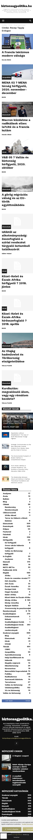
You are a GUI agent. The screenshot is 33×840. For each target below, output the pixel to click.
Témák (6, 646)
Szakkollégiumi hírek (14, 625)
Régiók (6, 573)
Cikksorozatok (9, 513)
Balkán (6, 499)
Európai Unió (10, 589)
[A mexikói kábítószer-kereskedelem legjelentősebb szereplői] (6, 778)
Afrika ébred (10, 515)
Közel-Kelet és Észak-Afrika (17, 597)
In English (7, 556)
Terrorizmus (10, 682)
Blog (5, 502)
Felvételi (7, 534)
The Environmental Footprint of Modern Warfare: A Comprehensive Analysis (21, 457)
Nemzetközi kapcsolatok (16, 671)
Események (8, 526)
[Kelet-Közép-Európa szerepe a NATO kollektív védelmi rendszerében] (6, 766)
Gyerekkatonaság (13, 655)
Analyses (7, 493)
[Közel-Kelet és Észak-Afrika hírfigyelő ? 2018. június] (17, 265)
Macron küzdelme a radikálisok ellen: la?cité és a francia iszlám (16, 125)
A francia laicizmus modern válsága (15, 53)
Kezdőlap (4, 25)
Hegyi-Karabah (11, 592)
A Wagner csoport (20, 756)
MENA (5, 564)
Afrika (7, 575)
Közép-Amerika (12, 603)
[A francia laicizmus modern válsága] (17, 41)
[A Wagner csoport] (6, 758)
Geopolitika (6, 77)
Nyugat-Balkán (11, 605)
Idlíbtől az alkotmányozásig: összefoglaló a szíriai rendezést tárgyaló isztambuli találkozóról (16, 240)
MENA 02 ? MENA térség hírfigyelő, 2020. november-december (14, 88)
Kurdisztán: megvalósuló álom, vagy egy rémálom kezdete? (15, 393)
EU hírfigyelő (10, 543)
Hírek (4, 152)
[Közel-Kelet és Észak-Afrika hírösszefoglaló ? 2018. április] (17, 303)
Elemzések (6, 47)
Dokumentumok (12, 616)
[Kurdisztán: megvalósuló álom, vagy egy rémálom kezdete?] (17, 377)
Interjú (8, 644)
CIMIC (7, 649)
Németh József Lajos (11, 427)
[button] (3, 20)
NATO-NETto (8, 567)
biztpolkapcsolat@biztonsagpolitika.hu (16, 738)
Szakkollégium (9, 614)
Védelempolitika (12, 688)
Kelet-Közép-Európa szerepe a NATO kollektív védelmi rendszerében (21, 767)
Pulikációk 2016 (10, 570)
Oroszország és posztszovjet (18, 608)
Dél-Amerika (10, 581)
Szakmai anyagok (11, 633)
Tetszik (27, 700)
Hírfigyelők (8, 540)
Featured (7, 532)
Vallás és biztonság (13, 685)
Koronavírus (10, 668)
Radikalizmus (11, 677)
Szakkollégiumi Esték (14, 622)
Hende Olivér (6, 134)
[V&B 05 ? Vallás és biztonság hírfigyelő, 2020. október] (17, 146)
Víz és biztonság (12, 690)
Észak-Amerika (12, 586)
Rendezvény (10, 507)
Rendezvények (11, 510)
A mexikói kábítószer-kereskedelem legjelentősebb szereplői (19, 780)
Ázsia (5, 496)
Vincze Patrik (7, 365)
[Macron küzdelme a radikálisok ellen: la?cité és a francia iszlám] (17, 109)
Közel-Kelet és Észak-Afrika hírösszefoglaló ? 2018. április (14, 319)
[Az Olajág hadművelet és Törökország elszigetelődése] (17, 340)
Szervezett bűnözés (14, 679)
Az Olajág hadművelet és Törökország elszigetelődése (13, 356)
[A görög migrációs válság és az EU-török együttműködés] (17, 184)
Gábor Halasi (6, 253)
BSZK (4, 97)
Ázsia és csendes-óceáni (16, 578)
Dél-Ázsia (9, 584)
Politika (8, 674)
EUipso (6, 529)
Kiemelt (6, 562)
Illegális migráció (12, 663)
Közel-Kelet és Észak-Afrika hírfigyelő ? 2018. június (14, 281)
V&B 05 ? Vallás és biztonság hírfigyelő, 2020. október (15, 162)
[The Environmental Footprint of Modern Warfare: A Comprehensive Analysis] (5, 458)
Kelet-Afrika (10, 595)
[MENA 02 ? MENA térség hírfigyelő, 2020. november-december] (17, 72)
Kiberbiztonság (11, 666)
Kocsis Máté (6, 60)
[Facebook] (16, 743)
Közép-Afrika (11, 600)
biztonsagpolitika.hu (17, 834)
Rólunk (8, 619)
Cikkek (6, 504)
